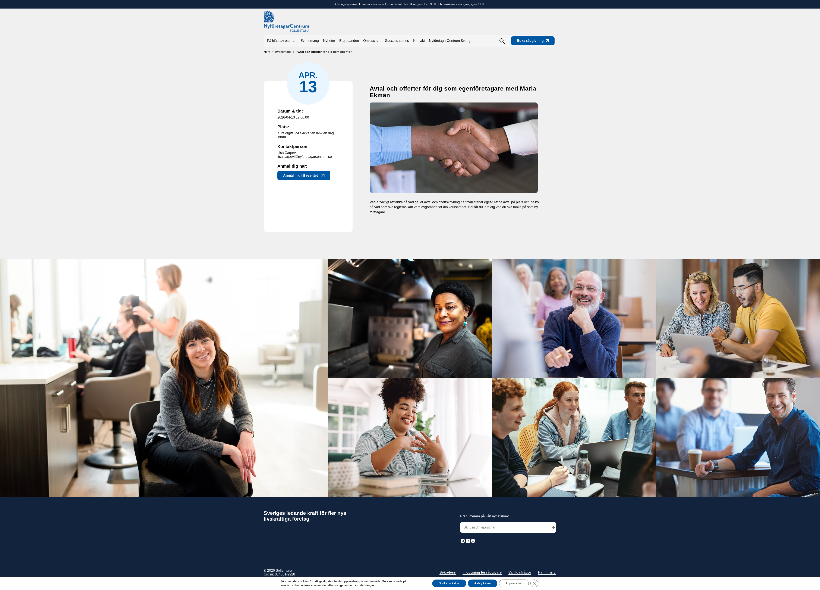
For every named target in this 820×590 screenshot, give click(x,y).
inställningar (365, 585)
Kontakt (419, 40)
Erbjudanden (349, 40)
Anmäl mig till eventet (300, 175)
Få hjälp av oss (278, 40)
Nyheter (329, 40)
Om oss (369, 40)
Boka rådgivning (530, 40)
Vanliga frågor (519, 572)
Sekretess (447, 572)
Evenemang (309, 40)
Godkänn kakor (449, 583)
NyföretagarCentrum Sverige (450, 40)
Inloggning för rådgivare (482, 572)
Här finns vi (547, 572)
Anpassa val (513, 583)
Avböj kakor (482, 583)
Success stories (397, 40)
